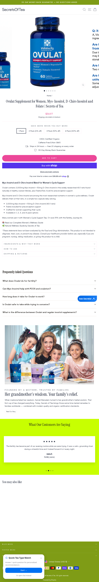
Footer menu (9, 550)
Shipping (41, 117)
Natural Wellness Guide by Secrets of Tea (22, 225)
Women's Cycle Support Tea (35, 217)
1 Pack (21, 131)
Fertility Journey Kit (74, 217)
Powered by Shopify (49, 580)
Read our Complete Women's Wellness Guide (24, 222)
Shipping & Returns (15, 254)
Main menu (7, 544)
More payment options (49, 171)
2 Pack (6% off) (35, 131)
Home (49, 95)
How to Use (10, 249)
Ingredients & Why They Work (22, 244)
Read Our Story (10, 411)
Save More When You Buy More (49, 126)
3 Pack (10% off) (53, 131)
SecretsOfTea (13, 9)
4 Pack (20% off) (72, 131)
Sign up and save (10, 556)
